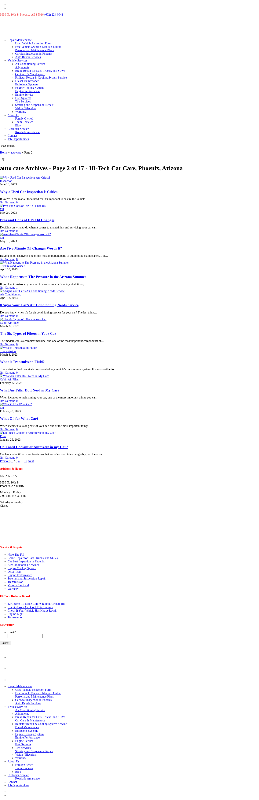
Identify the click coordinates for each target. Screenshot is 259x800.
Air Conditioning (10, 294)
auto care (15, 152)
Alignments (22, 67)
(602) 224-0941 (53, 14)
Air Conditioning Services (23, 564)
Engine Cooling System (29, 87)
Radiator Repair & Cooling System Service (41, 77)
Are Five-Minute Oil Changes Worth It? (31, 248)
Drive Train (14, 571)
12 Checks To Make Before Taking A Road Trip (36, 603)
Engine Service (24, 94)
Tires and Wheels (15, 266)
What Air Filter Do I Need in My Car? (30, 390)
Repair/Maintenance (20, 40)
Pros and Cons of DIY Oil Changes (27, 220)
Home (3, 152)
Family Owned (24, 118)
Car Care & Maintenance (30, 74)
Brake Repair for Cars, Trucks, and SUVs (40, 70)
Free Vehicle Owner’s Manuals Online (38, 46)
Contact (12, 135)
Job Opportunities (18, 139)
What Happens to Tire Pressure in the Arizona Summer (43, 277)
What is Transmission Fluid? (22, 362)
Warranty (20, 111)
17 (25, 461)
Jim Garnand (7, 202)
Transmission (8, 351)
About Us (13, 115)
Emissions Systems (26, 84)
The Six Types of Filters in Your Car (28, 333)
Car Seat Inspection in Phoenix (33, 53)
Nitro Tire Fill (16, 554)
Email (12, 632)
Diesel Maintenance (27, 81)
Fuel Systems (23, 98)
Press (3, 436)
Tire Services (23, 101)
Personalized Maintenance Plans (34, 50)
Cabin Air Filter (9, 322)
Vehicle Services (17, 60)
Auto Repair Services (28, 57)
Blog (18, 125)
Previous (5, 461)
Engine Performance (27, 91)
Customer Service (18, 128)
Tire (2, 266)
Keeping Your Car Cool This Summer (30, 607)
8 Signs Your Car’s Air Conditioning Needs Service (39, 305)
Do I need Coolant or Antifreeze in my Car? (34, 447)
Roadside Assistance (27, 132)
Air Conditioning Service (30, 63)
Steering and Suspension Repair (34, 104)
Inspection (6, 181)
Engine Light (15, 614)
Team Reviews (24, 122)
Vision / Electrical (25, 108)
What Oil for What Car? (19, 418)
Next (31, 461)
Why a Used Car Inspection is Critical (29, 192)
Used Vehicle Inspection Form (33, 43)
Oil (2, 209)
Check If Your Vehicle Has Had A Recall (32, 610)
